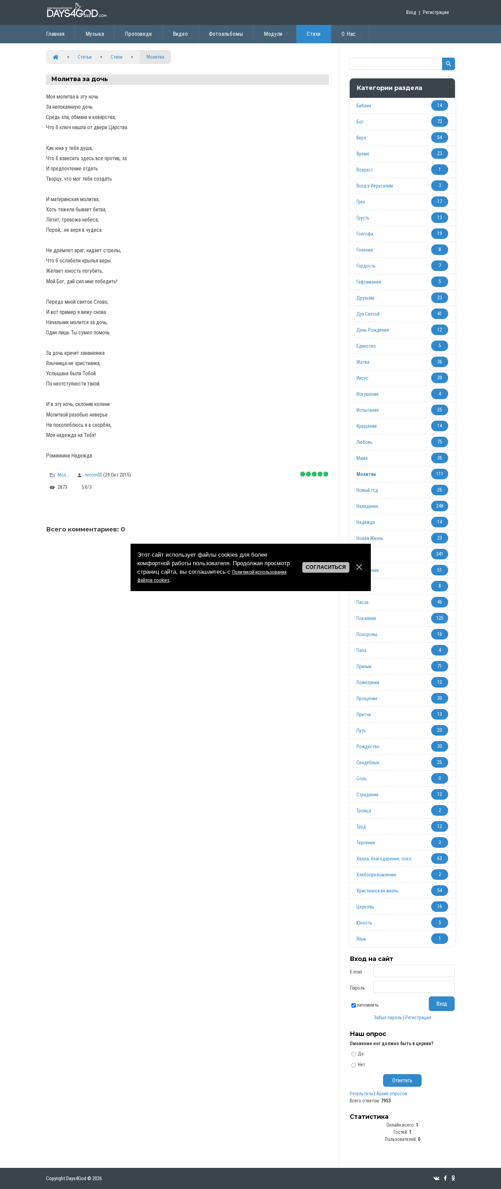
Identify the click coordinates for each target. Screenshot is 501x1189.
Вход (411, 12)
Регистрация (436, 12)
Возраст (364, 169)
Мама (362, 458)
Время (362, 153)
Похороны (366, 634)
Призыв (363, 666)
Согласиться (326, 567)
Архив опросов (391, 1093)
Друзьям (365, 298)
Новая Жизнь (369, 538)
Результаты (361, 1093)
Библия (363, 105)
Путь (361, 730)
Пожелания (367, 682)
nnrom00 (93, 475)
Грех (360, 202)
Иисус (362, 378)
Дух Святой (368, 314)
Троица (363, 810)
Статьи (85, 57)
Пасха (362, 602)
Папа (361, 650)
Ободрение (367, 570)
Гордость (366, 266)
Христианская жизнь (377, 890)
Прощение (367, 698)
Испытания (367, 410)
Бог (360, 121)
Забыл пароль (388, 1017)
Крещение (366, 426)
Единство (366, 346)
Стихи (116, 57)
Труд (361, 826)
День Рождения (372, 330)
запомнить (368, 1005)
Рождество (368, 746)
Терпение (365, 842)
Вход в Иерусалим (374, 186)
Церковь (365, 906)
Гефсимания (368, 282)
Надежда (365, 522)
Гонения (364, 250)
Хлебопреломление (376, 874)
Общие (363, 554)
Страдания (367, 794)
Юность (364, 922)
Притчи (363, 714)
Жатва (362, 362)
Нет (361, 1064)
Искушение (367, 394)
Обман (362, 586)
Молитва (155, 57)
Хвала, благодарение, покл (383, 858)
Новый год (367, 490)
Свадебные (367, 762)
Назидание (367, 506)
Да (361, 1053)
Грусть (362, 218)
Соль (361, 778)
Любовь (364, 442)
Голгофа (364, 234)
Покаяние (366, 618)
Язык (361, 939)
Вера (361, 137)
